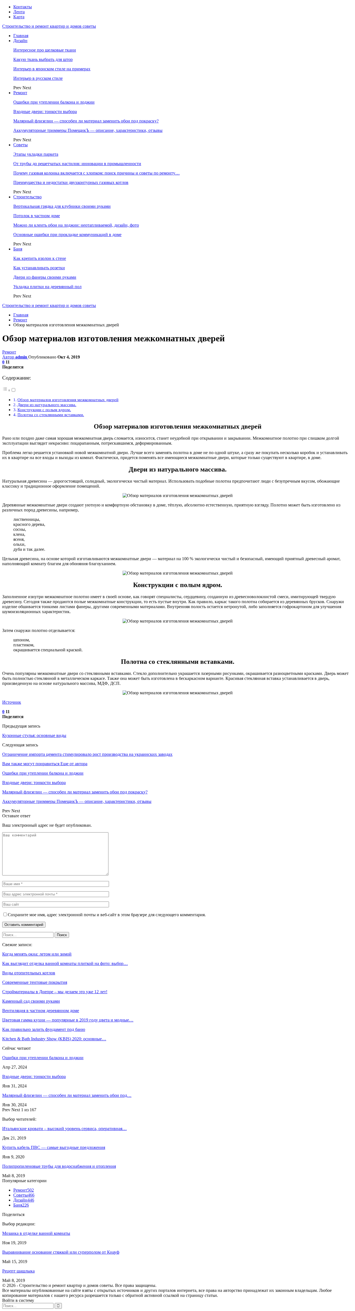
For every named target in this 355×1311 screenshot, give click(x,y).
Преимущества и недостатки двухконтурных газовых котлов (70, 182)
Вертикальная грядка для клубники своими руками (62, 206)
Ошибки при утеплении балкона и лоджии (54, 102)
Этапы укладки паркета (35, 154)
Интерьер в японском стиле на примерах (51, 68)
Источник (11, 702)
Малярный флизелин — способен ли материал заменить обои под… (66, 1095)
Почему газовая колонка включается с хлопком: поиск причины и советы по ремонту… (96, 173)
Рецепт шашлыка (18, 1271)
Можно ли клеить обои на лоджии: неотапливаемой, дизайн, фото (76, 225)
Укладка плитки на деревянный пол (47, 286)
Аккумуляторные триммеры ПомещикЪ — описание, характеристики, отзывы (88, 130)
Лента (19, 11)
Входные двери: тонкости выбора (45, 111)
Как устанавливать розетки (39, 267)
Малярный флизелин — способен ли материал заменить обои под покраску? (86, 121)
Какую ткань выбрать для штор (43, 59)
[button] (9, 390)
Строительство (27, 196)
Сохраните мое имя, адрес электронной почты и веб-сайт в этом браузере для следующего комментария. (107, 914)
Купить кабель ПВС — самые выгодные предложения (53, 1147)
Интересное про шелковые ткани (44, 50)
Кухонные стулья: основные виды (34, 735)
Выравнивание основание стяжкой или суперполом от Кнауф (60, 1252)
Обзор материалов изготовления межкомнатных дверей (67, 399)
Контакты (22, 6)
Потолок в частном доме (36, 215)
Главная (20, 35)
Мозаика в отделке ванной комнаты (36, 1233)
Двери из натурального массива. (46, 404)
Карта (18, 16)
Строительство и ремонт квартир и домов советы (49, 26)
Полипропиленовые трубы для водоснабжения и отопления (59, 1166)
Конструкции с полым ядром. (44, 409)
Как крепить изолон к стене (39, 258)
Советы (20, 144)
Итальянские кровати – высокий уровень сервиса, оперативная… (64, 1128)
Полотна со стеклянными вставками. (50, 414)
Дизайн (20, 40)
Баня (17, 249)
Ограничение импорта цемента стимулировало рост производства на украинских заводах (87, 754)
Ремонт (20, 92)
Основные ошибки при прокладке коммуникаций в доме (67, 234)
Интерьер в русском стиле (38, 78)
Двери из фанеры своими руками (44, 277)
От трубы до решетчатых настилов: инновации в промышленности (77, 163)
